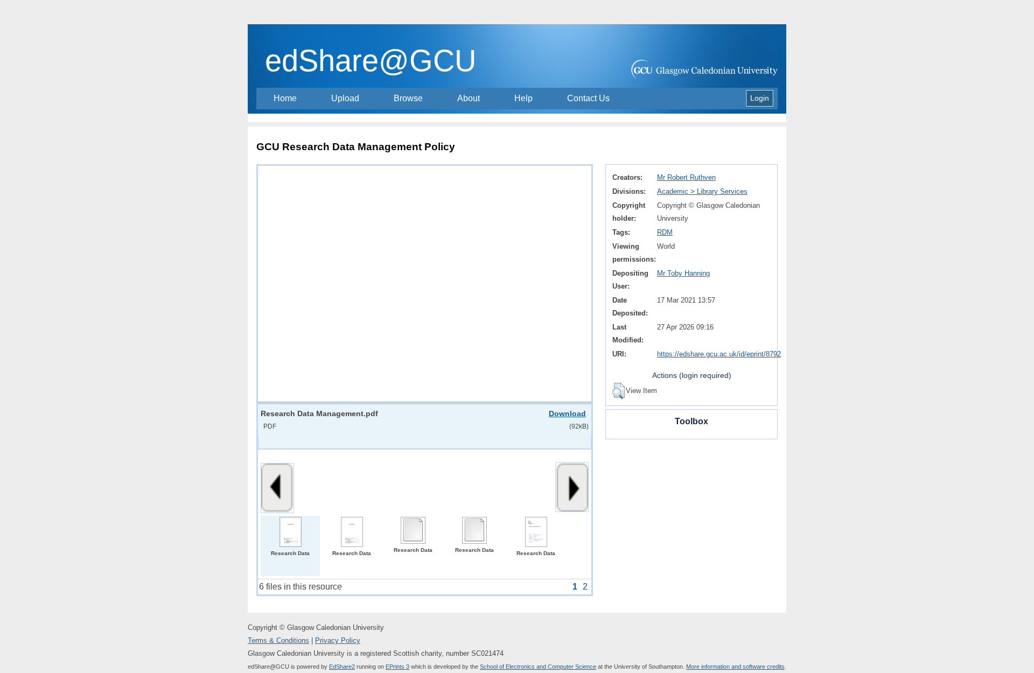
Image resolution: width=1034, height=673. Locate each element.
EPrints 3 (397, 666)
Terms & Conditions (278, 640)
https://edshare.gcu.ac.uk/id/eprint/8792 (719, 354)
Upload (345, 98)
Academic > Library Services (702, 191)
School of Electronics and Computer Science (538, 666)
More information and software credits (735, 666)
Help (523, 98)
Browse (408, 98)
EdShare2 (342, 666)
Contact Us (588, 98)
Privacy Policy (337, 640)
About (468, 98)
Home (285, 98)
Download (567, 413)
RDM (665, 232)
